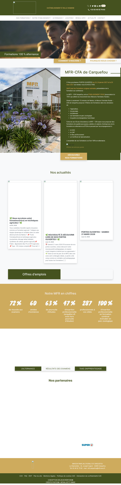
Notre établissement (41, 18)
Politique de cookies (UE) (66, 476)
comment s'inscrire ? (69, 61)
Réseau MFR (80, 18)
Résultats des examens (58, 369)
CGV (21, 476)
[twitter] (93, 6)
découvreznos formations (73, 156)
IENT (31, 476)
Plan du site (38, 476)
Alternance (58, 18)
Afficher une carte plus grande (75, 147)
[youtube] (100, 6)
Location (69, 18)
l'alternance (28, 369)
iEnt (103, 6)
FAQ (26, 476)
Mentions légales (49, 476)
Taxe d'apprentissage (90, 369)
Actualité (92, 18)
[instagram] (95, 6)
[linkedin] (98, 6)
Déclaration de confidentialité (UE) (89, 476)
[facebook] (90, 6)
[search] (88, 6)
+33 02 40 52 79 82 (97, 10)
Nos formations (23, 18)
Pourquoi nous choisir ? (103, 61)
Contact (101, 18)
